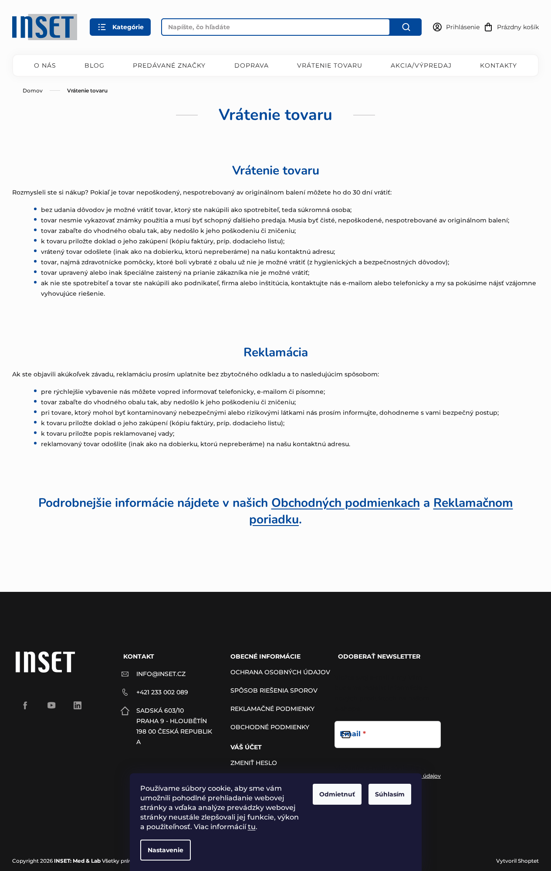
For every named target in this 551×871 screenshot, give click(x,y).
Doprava (251, 65)
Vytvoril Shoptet (517, 860)
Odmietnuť (337, 794)
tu (252, 827)
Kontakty (498, 65)
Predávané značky (169, 65)
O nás (45, 65)
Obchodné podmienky (269, 727)
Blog (95, 65)
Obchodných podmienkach (345, 503)
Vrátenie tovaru (329, 65)
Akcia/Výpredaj (421, 65)
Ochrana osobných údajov (280, 672)
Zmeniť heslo (253, 763)
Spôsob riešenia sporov (274, 690)
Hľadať (406, 27)
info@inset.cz (161, 674)
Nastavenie (165, 850)
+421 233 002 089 (162, 692)
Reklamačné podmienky (272, 709)
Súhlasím (390, 794)
